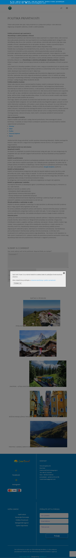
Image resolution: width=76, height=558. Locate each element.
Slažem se (17, 283)
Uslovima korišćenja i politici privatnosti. (43, 280)
